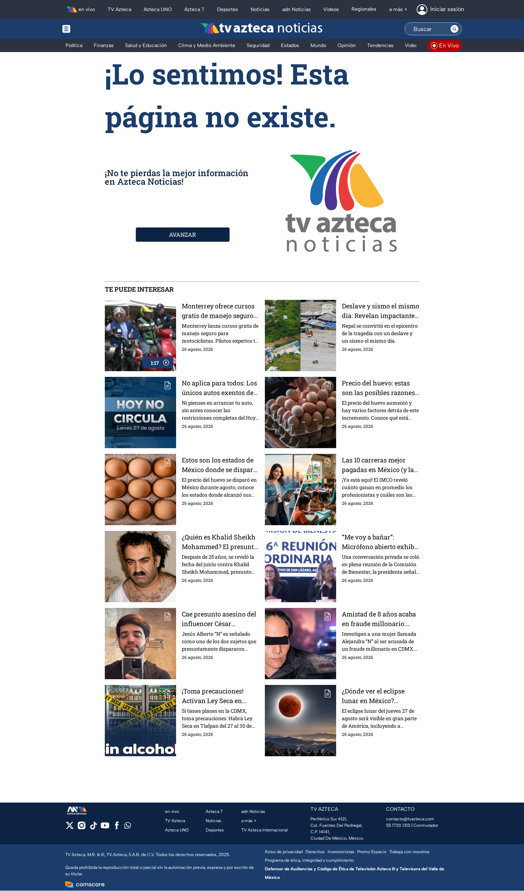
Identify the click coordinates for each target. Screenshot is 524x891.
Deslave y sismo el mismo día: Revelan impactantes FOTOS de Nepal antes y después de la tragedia (380, 311)
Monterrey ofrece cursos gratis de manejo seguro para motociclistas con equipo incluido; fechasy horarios (218, 311)
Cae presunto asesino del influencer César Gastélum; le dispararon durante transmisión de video (219, 619)
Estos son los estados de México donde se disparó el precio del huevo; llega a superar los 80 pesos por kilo (219, 465)
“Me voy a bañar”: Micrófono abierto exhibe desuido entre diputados (379, 542)
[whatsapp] (127, 827)
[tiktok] (93, 827)
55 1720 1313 (398, 825)
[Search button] (454, 29)
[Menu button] (90, 29)
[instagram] (81, 827)
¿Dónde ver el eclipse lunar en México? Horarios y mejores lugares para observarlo (377, 696)
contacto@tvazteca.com (410, 818)
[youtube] (105, 827)
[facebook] (116, 827)
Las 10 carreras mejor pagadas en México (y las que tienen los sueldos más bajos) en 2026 (379, 465)
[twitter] (69, 827)
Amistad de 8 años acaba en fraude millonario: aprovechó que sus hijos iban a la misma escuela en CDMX (379, 619)
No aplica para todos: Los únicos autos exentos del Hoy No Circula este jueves (219, 388)
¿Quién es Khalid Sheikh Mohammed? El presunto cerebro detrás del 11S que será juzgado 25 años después (220, 542)
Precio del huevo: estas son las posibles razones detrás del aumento (378, 388)
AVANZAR (182, 234)
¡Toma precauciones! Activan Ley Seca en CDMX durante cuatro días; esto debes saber (214, 696)
